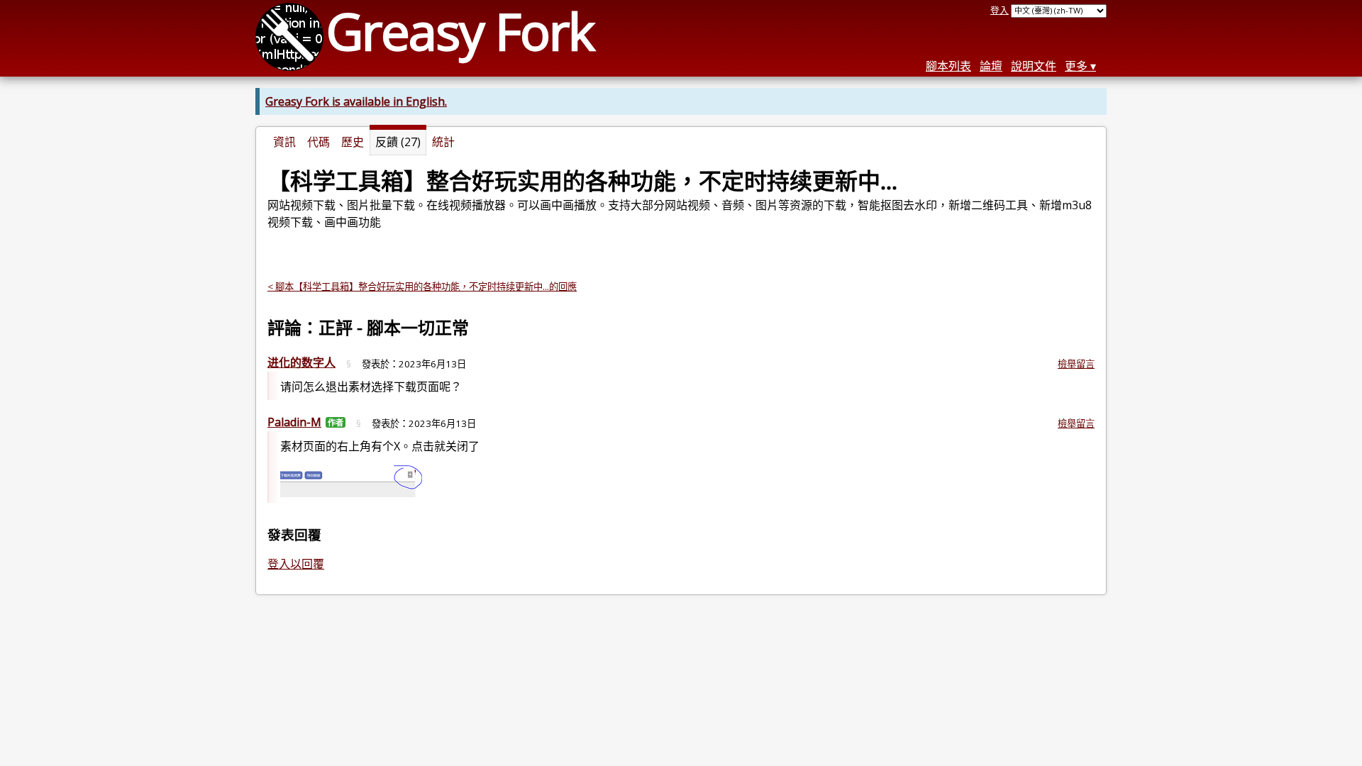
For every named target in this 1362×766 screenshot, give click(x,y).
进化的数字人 (301, 362)
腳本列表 (948, 66)
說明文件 (1033, 66)
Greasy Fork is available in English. (356, 101)
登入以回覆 (295, 564)
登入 (999, 10)
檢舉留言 (1076, 363)
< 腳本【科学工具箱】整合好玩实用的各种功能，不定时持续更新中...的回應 (422, 286)
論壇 (991, 66)
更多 (1076, 66)
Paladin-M (294, 422)
